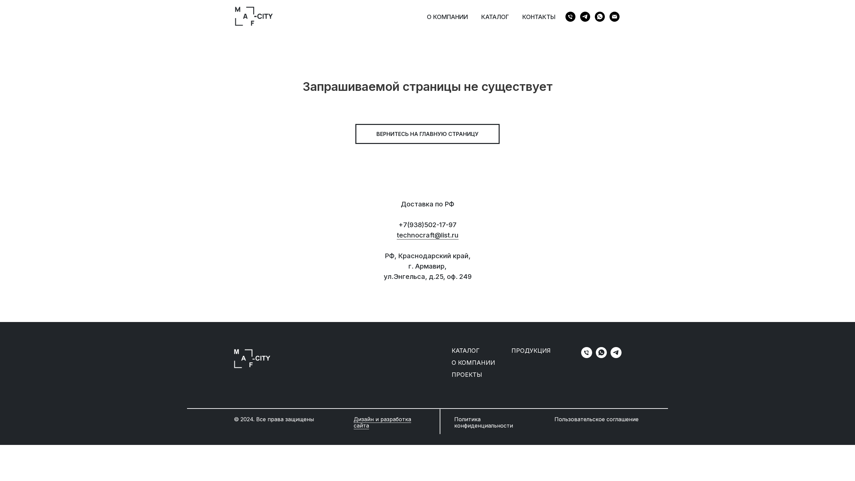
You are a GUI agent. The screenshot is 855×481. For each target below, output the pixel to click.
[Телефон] (570, 17)
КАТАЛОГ (495, 16)
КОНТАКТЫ (538, 16)
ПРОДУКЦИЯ (531, 350)
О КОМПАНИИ (447, 16)
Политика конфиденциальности (483, 422)
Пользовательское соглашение (596, 419)
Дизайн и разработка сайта (382, 422)
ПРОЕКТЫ (467, 374)
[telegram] (585, 17)
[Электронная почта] (615, 17)
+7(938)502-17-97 (427, 225)
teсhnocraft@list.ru (428, 235)
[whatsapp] (600, 17)
